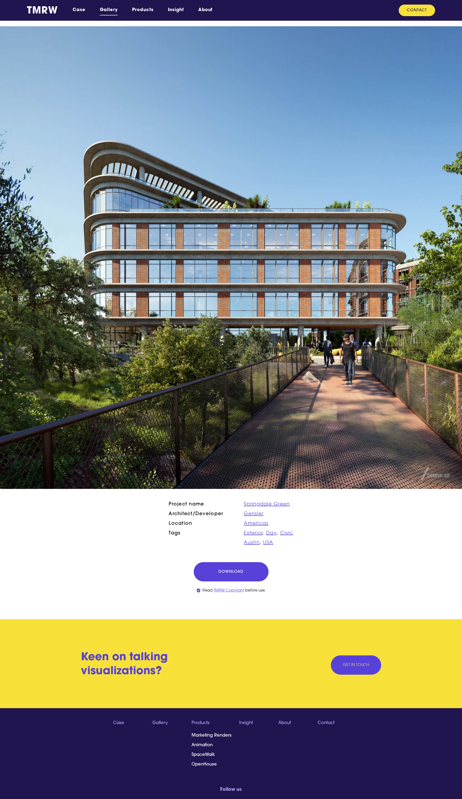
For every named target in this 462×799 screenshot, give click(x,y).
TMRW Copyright (228, 591)
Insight (176, 10)
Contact (417, 10)
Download (231, 572)
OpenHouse (204, 764)
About (205, 10)
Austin (252, 542)
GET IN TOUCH (356, 665)
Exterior (253, 533)
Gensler (253, 514)
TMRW (42, 11)
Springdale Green (267, 504)
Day (271, 533)
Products (142, 10)
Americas (256, 523)
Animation (202, 745)
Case (79, 10)
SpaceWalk (203, 755)
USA (268, 542)
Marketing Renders (211, 735)
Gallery (109, 10)
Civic (286, 533)
